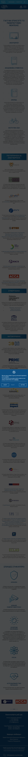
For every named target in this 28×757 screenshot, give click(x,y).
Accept (5, 384)
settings (16, 379)
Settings (23, 384)
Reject (13, 384)
